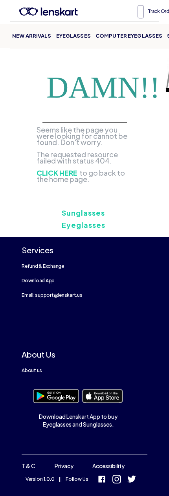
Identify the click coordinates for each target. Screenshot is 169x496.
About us (32, 370)
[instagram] (116, 480)
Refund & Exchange (43, 266)
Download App (38, 280)
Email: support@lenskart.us (52, 295)
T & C (28, 465)
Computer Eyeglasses (129, 36)
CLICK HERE (57, 173)
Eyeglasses (73, 36)
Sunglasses (83, 212)
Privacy (64, 465)
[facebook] (101, 480)
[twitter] (131, 480)
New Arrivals (31, 36)
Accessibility (108, 465)
